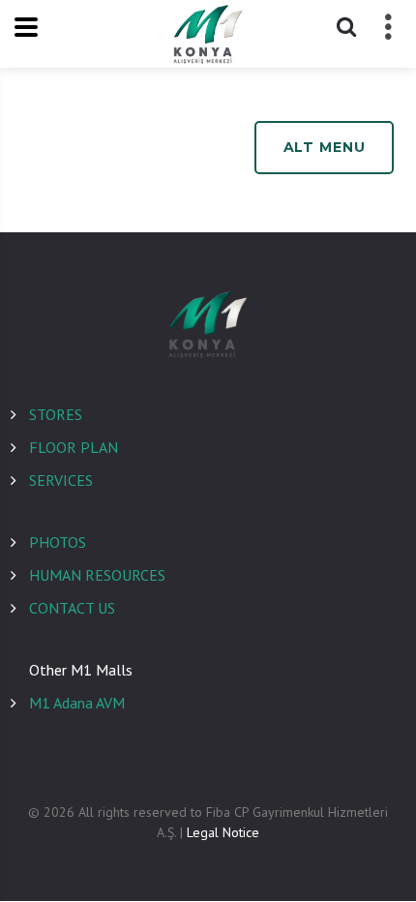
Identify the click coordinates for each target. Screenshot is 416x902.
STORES (55, 414)
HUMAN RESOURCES (97, 575)
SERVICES (61, 480)
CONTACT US (72, 607)
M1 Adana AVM (77, 702)
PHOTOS (57, 542)
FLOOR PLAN (73, 447)
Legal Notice (223, 832)
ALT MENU (324, 147)
